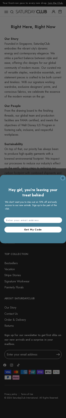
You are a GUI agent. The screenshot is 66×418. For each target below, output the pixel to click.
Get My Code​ (33, 229)
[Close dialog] (63, 178)
